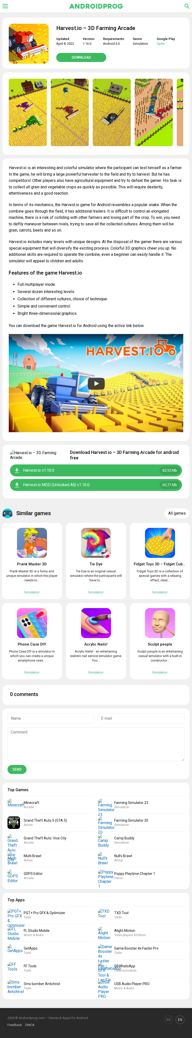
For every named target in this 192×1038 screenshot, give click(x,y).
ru (168, 1020)
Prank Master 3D (32, 564)
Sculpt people (160, 644)
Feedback (15, 1025)
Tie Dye (96, 564)
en (180, 1020)
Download (81, 57)
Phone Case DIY (32, 644)
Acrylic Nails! (96, 644)
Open (160, 43)
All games (177, 513)
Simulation (140, 43)
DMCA (29, 1025)
